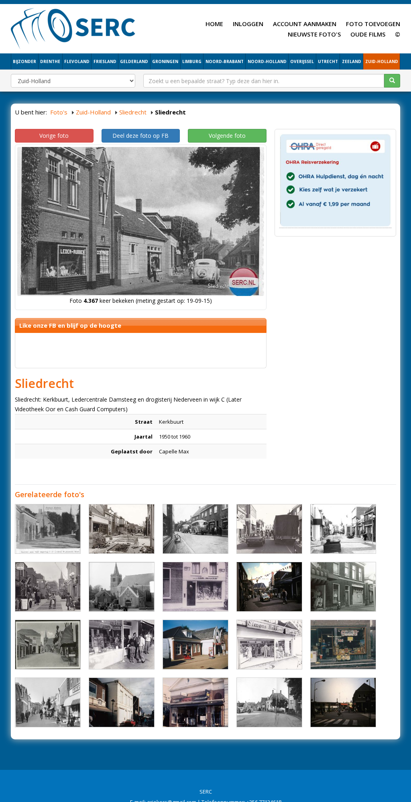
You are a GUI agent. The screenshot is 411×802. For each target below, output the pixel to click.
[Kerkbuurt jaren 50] (122, 587)
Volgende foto (227, 135)
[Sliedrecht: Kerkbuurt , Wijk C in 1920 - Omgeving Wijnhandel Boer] (48, 529)
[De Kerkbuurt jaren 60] (48, 702)
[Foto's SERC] (73, 28)
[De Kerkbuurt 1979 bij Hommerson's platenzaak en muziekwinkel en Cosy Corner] (343, 529)
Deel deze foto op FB (140, 135)
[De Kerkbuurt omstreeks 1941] (48, 644)
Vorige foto (54, 135)
